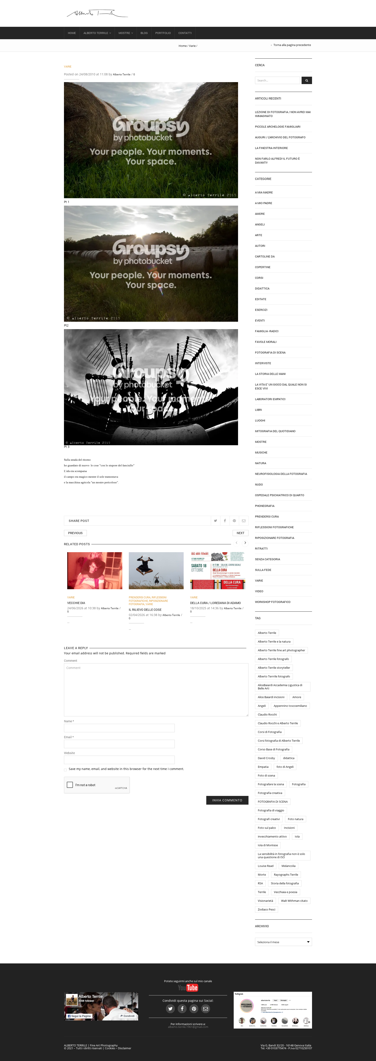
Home (72, 33)
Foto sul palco (267, 828)
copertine (262, 267)
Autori (260, 246)
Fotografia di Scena (270, 352)
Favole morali (266, 342)
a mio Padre (263, 203)
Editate (260, 299)
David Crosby (266, 758)
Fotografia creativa (270, 793)
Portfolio (163, 33)
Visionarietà (265, 901)
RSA (260, 883)
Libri (258, 410)
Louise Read (266, 866)
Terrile (262, 892)
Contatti (185, 33)
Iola (297, 836)
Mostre (124, 33)
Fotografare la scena (271, 784)
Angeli (260, 224)
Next (240, 533)
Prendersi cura (140, 597)
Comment (70, 660)
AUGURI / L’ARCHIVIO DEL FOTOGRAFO (280, 137)
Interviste (263, 363)
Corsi (259, 278)
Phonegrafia (264, 506)
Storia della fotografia (285, 883)
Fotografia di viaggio (271, 810)
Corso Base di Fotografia (273, 749)
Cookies (110, 1048)
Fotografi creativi (269, 819)
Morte (262, 875)
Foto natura (295, 819)
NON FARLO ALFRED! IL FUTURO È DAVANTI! (277, 160)
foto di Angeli (285, 767)
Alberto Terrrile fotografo (274, 676)
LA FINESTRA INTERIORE (271, 148)
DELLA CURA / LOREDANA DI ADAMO (215, 603)
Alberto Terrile (96, 33)
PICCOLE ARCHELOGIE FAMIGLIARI (277, 127)
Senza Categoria (267, 559)
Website (69, 753)
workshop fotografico (272, 602)
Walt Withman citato (294, 901)
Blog (144, 33)
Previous (75, 533)
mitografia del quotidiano (275, 431)
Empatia (263, 767)
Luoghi (260, 420)
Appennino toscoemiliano (290, 706)
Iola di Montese (268, 845)
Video (259, 591)
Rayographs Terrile (286, 875)
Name (69, 721)
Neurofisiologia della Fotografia (281, 474)
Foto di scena (266, 775)
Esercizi (261, 310)
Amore (260, 214)
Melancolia (288, 866)
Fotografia (299, 784)
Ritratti (261, 548)
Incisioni (289, 828)
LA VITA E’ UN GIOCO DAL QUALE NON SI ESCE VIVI (281, 386)
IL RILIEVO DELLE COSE (145, 609)
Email (69, 737)
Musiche (261, 452)
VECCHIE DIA (76, 603)
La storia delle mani (270, 374)
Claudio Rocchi (267, 714)
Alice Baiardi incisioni (271, 697)
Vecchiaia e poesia (285, 892)
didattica (288, 758)
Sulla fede (263, 570)
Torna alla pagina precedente (292, 45)
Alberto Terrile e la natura (274, 641)
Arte (258, 235)
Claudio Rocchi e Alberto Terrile (278, 723)
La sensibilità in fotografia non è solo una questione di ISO (281, 855)
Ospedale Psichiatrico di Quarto (279, 495)
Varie (192, 46)
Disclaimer (124, 1048)
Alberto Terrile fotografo (273, 659)
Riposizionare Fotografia (274, 538)
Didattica (262, 288)
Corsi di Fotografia (270, 732)
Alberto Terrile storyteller (274, 668)
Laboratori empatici (270, 399)
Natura (260, 463)
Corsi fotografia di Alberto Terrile (279, 741)
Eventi (260, 320)
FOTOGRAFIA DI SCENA (273, 802)
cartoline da (265, 256)
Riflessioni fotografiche (147, 599)
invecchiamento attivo (272, 836)
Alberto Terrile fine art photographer (281, 650)
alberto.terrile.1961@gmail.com (188, 1027)
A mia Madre (264, 192)
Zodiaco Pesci (266, 909)
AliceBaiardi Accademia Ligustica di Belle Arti (280, 686)
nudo (259, 484)
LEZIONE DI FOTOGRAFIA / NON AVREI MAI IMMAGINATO (283, 114)
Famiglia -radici (267, 331)
